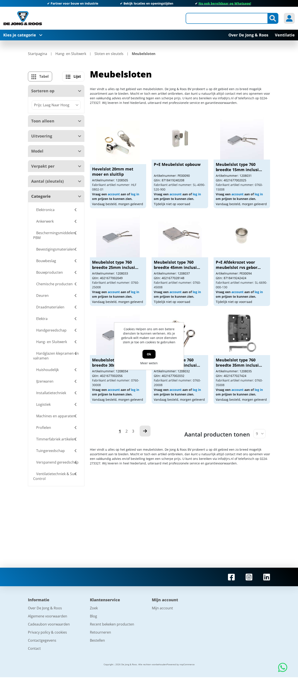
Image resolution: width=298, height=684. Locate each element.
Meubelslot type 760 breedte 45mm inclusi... (177, 265)
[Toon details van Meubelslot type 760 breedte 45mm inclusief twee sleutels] (180, 235)
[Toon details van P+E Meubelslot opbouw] (180, 138)
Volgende (145, 431)
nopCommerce (187, 664)
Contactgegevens (42, 640)
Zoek (94, 608)
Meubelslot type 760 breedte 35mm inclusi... (239, 362)
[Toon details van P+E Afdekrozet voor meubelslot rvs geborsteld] (242, 235)
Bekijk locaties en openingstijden (148, 3)
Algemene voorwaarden (47, 616)
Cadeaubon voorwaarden (49, 624)
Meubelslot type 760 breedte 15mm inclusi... (239, 167)
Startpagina (37, 53)
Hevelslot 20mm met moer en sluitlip (112, 171)
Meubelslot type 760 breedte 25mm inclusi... (115, 265)
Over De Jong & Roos (45, 608)
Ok (149, 354)
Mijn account (162, 608)
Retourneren (100, 632)
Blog (93, 616)
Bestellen (97, 640)
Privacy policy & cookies (47, 632)
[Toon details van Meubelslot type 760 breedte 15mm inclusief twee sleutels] (242, 138)
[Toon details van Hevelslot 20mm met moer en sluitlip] (118, 142)
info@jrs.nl (226, 98)
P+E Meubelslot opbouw (177, 164)
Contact (34, 648)
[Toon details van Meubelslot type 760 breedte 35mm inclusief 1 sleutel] (242, 333)
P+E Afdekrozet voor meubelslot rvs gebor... (238, 265)
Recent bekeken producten (112, 624)
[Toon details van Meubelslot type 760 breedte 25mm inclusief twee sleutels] (118, 235)
